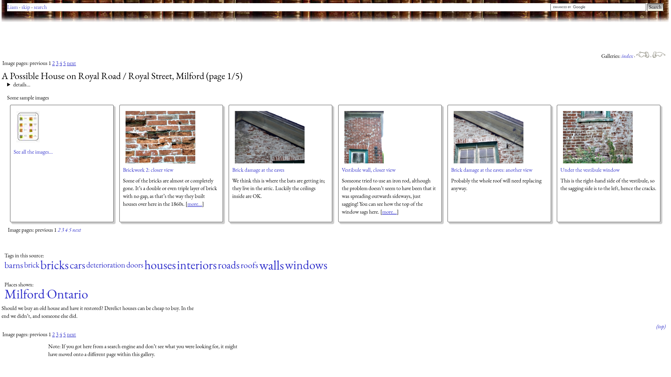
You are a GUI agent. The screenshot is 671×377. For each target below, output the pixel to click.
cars (77, 265)
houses (160, 265)
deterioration (105, 265)
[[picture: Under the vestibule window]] (598, 137)
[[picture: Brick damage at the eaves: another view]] (489, 137)
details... (21, 84)
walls (271, 265)
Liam (12, 6)
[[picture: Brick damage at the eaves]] (270, 137)
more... (194, 203)
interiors (197, 265)
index (627, 55)
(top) (660, 326)
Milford (24, 293)
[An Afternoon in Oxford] (643, 55)
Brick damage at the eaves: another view (491, 169)
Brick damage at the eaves (258, 169)
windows (306, 265)
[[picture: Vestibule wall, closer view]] (364, 137)
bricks (54, 265)
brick (31, 265)
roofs (249, 265)
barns (13, 265)
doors (134, 265)
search (40, 6)
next (71, 62)
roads (229, 265)
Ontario (67, 293)
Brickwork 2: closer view (148, 169)
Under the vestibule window (590, 169)
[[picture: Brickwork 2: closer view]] (160, 137)
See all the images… (33, 151)
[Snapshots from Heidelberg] (658, 55)
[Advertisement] (97, 36)
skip (25, 6)
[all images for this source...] (28, 126)
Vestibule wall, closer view (369, 169)
